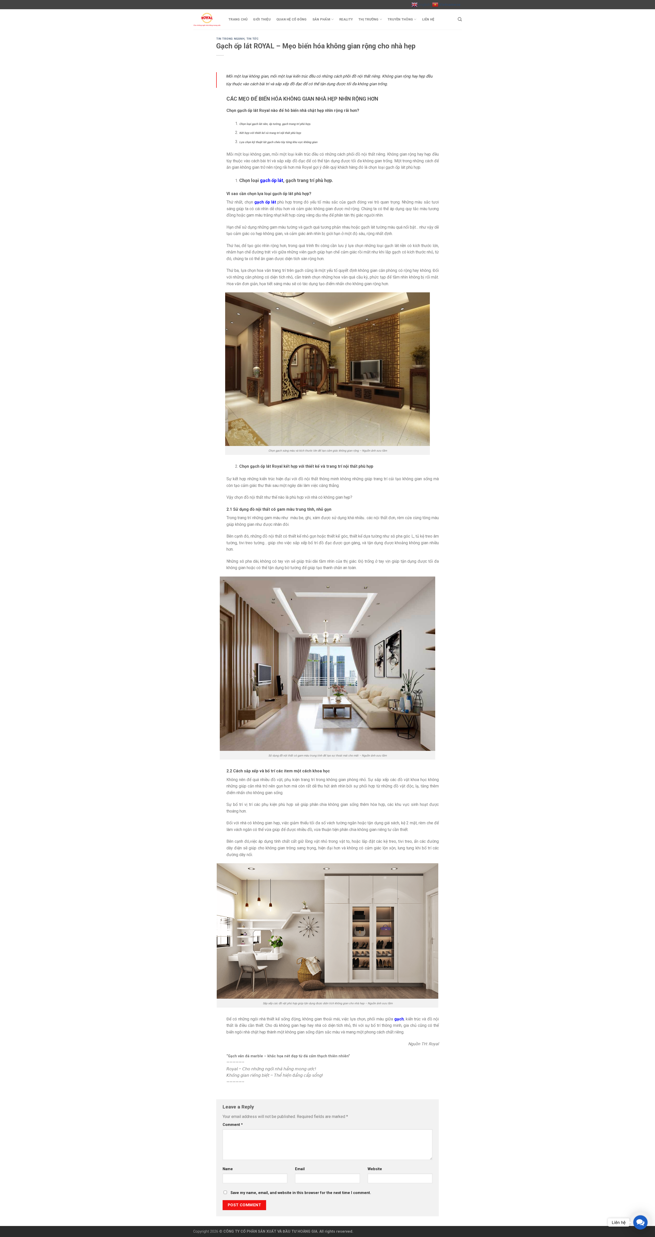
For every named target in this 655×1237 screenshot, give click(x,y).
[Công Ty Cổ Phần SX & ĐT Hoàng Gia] (207, 19)
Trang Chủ (237, 19)
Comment (233, 1125)
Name (228, 1169)
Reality (346, 19)
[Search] (460, 19)
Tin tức (252, 38)
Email (300, 1169)
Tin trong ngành (230, 38)
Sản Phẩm (321, 19)
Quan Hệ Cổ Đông (291, 19)
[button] (640, 1222)
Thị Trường (368, 19)
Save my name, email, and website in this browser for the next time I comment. (301, 1193)
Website (375, 1169)
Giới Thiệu (262, 19)
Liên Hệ (428, 19)
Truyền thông (400, 19)
